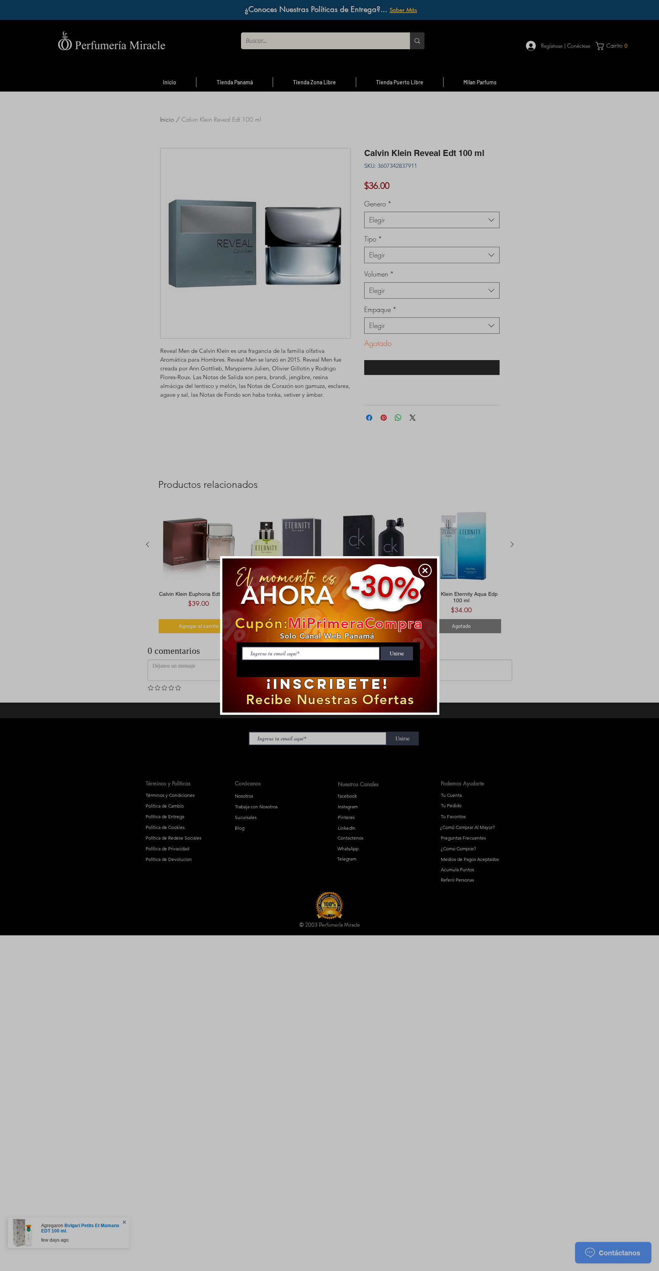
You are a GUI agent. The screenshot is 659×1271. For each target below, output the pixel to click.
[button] (425, 570)
